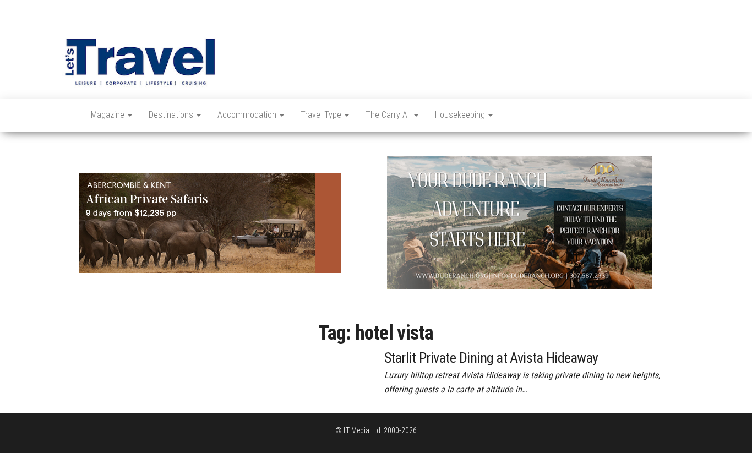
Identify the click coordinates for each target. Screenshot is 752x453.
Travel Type (322, 115)
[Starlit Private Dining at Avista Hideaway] (127, 356)
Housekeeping (461, 115)
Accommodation (248, 115)
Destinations (172, 115)
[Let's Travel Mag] (68, 115)
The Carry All (389, 115)
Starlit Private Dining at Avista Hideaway (491, 358)
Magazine (109, 115)
